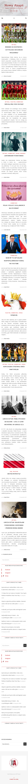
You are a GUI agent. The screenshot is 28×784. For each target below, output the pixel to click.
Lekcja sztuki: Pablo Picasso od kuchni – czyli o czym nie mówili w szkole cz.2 (14, 421)
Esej (11, 471)
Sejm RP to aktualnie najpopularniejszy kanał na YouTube (14, 260)
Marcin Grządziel (7, 76)
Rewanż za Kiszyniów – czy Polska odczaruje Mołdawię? (14, 49)
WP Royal (18, 774)
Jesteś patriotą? (14, 474)
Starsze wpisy (7, 554)
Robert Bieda (6, 127)
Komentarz (20, 102)
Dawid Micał (6, 287)
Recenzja (22, 153)
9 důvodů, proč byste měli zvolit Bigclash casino (13, 609)
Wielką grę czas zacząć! (14, 104)
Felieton (13, 102)
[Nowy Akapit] (14, 763)
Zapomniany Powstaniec (14, 155)
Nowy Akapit (14, 5)
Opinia (17, 153)
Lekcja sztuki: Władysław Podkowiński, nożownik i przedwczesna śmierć (14, 525)
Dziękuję (14, 315)
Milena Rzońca (7, 448)
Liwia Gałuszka (7, 229)
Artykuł (14, 44)
